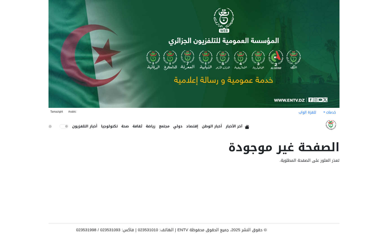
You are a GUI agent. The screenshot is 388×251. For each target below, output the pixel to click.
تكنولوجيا (109, 126)
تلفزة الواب (307, 112)
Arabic (72, 111)
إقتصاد (192, 126)
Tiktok (323, 231)
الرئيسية (247, 125)
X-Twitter (316, 231)
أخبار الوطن (212, 126)
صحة (125, 126)
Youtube (336, 231)
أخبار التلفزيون (84, 126)
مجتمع (164, 126)
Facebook (330, 231)
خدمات (331, 112)
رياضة (150, 126)
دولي (178, 126)
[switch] (64, 126)
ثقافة (137, 126)
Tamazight (56, 111)
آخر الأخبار (234, 126)
